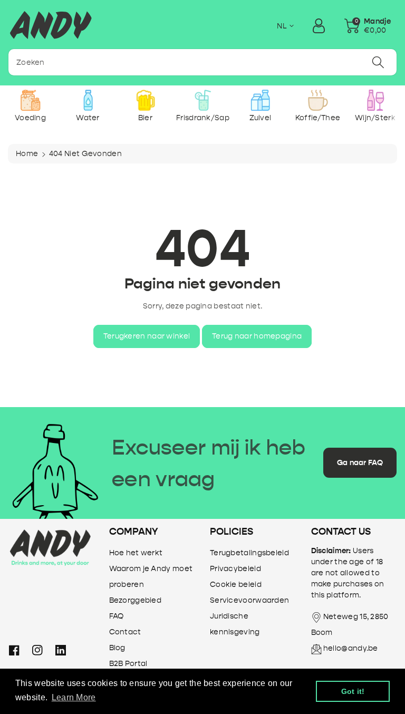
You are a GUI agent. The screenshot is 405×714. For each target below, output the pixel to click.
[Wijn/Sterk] (375, 100)
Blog (117, 647)
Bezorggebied (135, 600)
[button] (367, 25)
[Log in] (318, 25)
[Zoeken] (378, 62)
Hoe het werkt (136, 552)
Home (27, 153)
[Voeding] (30, 100)
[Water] (87, 100)
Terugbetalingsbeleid (249, 552)
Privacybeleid (235, 568)
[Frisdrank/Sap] (202, 100)
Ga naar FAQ (360, 462)
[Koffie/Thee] (317, 100)
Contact (125, 632)
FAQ (116, 616)
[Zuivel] (260, 100)
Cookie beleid (236, 584)
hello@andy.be (350, 648)
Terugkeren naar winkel (146, 336)
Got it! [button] (353, 691)
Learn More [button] (74, 697)
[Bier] (145, 100)
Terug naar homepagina (257, 336)
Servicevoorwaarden (249, 600)
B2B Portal (128, 663)
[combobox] (202, 62)
